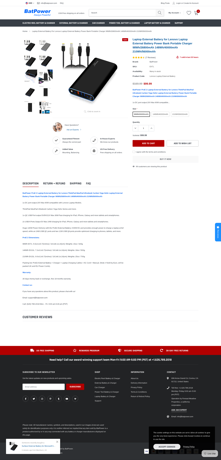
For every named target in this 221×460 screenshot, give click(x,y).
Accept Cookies (167, 446)
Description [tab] (31, 183)
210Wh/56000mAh (180, 114)
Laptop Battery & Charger (157, 23)
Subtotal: (136, 135)
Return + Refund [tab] (54, 183)
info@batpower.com (49, 3)
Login (178, 3)
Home (25, 31)
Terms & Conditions (139, 392)
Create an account (190, 3)
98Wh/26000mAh (141, 114)
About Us (134, 378)
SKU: (135, 67)
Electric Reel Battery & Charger (39, 23)
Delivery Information (139, 383)
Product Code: (139, 76)
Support (179, 23)
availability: (138, 71)
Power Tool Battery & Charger (124, 23)
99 (137, 166)
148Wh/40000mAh (160, 114)
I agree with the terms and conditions (150, 152)
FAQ (61, 3)
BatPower (154, 62)
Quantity (136, 122)
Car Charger (98, 23)
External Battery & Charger (73, 23)
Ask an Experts (73, 130)
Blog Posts (165, 3)
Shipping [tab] (75, 183)
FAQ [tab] (88, 183)
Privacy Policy (136, 387)
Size (135, 109)
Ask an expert (179, 410)
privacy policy (189, 447)
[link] (26, 399)
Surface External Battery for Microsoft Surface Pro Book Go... (39, 446)
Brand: (135, 62)
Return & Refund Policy (140, 396)
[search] (160, 12)
